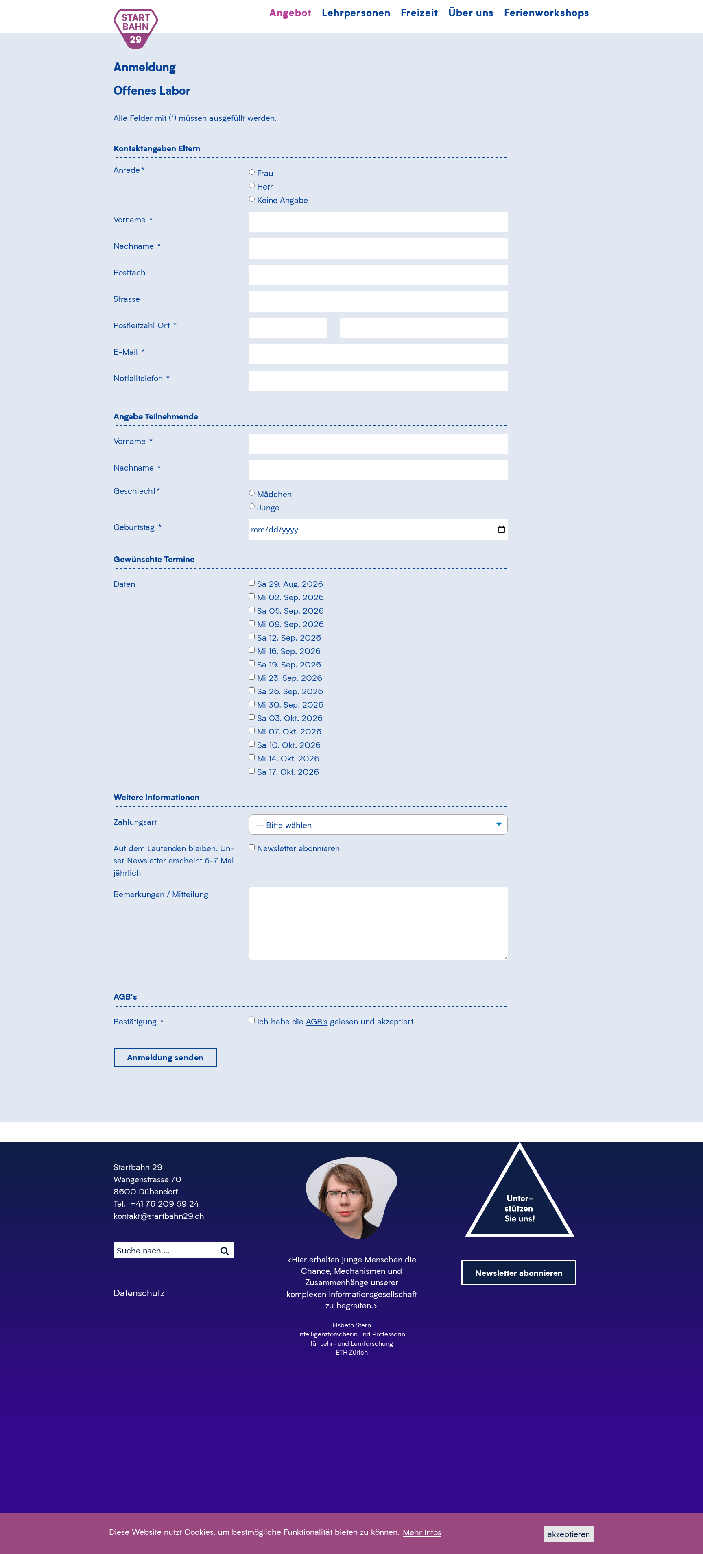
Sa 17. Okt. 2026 (288, 771)
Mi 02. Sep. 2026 (290, 597)
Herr (265, 186)
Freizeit (419, 12)
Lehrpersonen (356, 12)
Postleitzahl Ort (145, 325)
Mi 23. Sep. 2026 (289, 677)
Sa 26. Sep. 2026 (290, 691)
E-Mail (129, 351)
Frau (265, 173)
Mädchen (274, 493)
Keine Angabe (282, 199)
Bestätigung (139, 1021)
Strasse (127, 298)
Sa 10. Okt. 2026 (289, 744)
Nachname (137, 245)
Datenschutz (139, 1293)
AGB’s (316, 1021)
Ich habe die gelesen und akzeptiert (335, 1021)
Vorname (133, 219)
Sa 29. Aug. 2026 (290, 583)
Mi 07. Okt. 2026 (289, 731)
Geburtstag (138, 526)
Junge (268, 507)
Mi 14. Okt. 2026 (288, 758)
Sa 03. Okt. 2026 (290, 718)
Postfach (130, 272)
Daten (124, 583)
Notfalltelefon (142, 378)
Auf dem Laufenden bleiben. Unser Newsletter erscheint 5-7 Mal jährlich (174, 860)
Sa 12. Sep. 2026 (289, 637)
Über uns (471, 12)
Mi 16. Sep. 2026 (289, 650)
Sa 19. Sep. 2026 (289, 664)
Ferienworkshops (546, 12)
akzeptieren (569, 1533)
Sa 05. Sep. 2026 (290, 610)
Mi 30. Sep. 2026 (290, 704)
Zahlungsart (135, 821)
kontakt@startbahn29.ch (159, 1215)
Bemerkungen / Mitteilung (161, 894)
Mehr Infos (422, 1532)
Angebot (290, 12)
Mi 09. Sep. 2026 (290, 624)
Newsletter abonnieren (298, 848)
